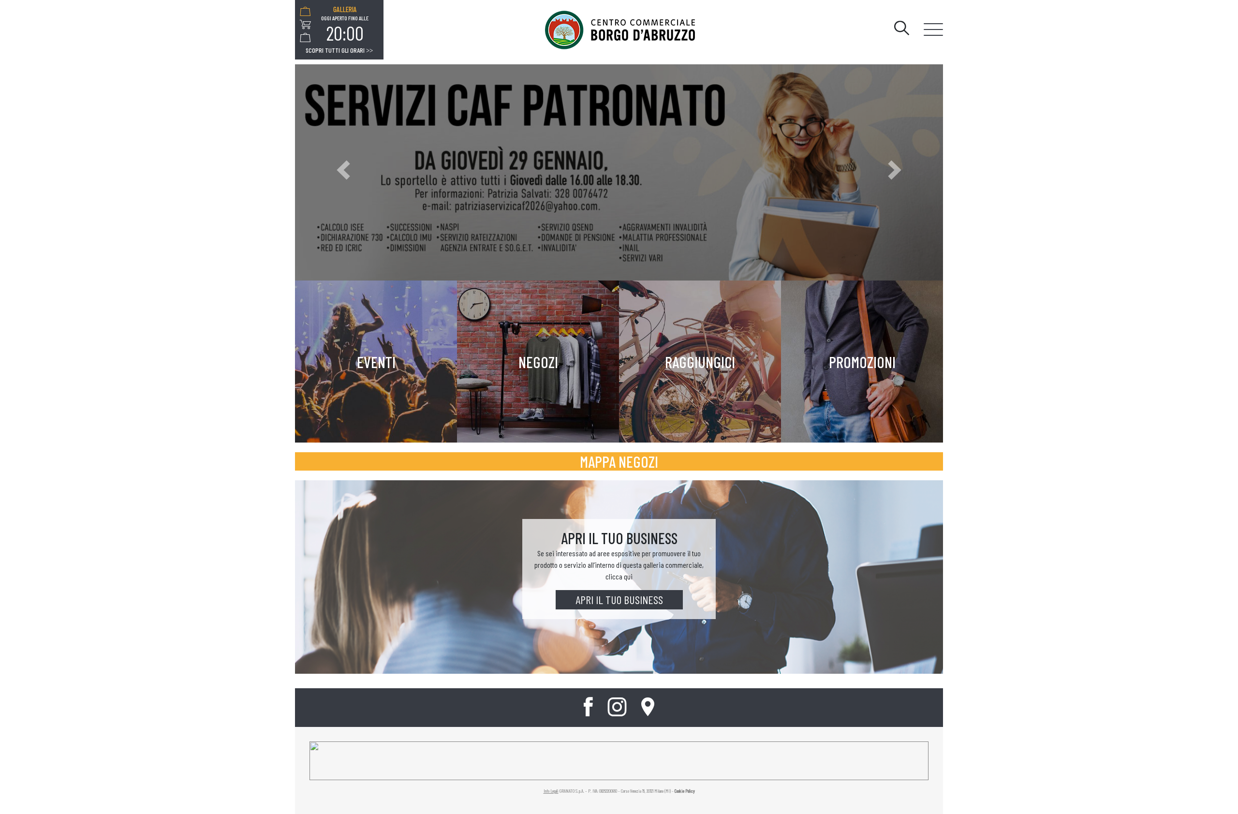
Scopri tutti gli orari (339, 50)
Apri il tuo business (619, 599)
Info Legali (551, 791)
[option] (345, 24)
